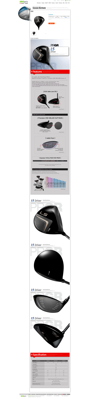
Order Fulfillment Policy (50, 394)
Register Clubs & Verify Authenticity (41, 394)
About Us (55, 394)
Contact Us (59, 394)
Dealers (30, 394)
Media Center (33, 394)
